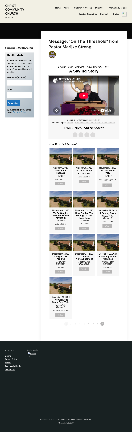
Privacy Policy (19, 112)
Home (58, 8)
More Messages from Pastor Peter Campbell (95, 123)
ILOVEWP (70, 423)
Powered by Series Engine (109, 330)
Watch (60, 184)
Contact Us (10, 370)
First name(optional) (16, 77)
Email (10, 89)
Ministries (100, 8)
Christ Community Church (14, 9)
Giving (116, 14)
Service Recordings (88, 14)
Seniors (8, 363)
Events (8, 356)
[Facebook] (32, 356)
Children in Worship (83, 8)
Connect (104, 14)
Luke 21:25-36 (94, 120)
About (66, 8)
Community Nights (118, 8)
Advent (70, 123)
